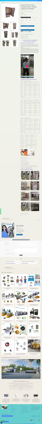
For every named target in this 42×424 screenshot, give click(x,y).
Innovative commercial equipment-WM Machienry (21, 288)
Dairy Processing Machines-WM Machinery (21, 321)
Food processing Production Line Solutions (8, 288)
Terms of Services (29, 423)
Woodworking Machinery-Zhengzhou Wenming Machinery (34, 337)
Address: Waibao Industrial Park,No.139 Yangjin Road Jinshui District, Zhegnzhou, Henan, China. (25, 412)
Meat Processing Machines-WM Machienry (7, 305)
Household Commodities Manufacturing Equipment (7, 354)
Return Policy (33, 423)
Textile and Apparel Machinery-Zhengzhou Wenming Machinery (21, 354)
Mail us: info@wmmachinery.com (24, 406)
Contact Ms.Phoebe (19, 234)
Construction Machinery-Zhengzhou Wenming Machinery (34, 354)
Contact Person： (6, 242)
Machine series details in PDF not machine (25, 17)
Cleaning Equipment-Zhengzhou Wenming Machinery (34, 288)
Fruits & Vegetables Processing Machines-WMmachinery (34, 305)
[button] (8, 2)
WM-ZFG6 (33, 17)
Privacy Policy (25, 423)
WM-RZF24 (22, 21)
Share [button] (21, 215)
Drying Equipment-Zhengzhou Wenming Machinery (21, 337)
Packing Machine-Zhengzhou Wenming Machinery (8, 337)
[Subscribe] (12, 416)
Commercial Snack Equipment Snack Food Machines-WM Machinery (34, 321)
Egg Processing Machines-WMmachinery (21, 305)
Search (12, 406)
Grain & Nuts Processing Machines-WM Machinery (8, 321)
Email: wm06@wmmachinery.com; (20, 231)
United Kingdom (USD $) (5, 421)
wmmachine (20, 232)
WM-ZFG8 (36, 17)
